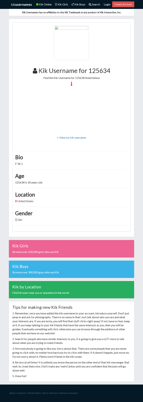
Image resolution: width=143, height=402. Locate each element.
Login (107, 4)
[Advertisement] (71, 111)
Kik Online (45, 4)
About (12, 393)
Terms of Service (50, 393)
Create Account (123, 4)
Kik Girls (62, 4)
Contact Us (22, 393)
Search (95, 4)
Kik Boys (79, 4)
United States (25, 201)
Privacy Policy (34, 393)
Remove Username (68, 393)
